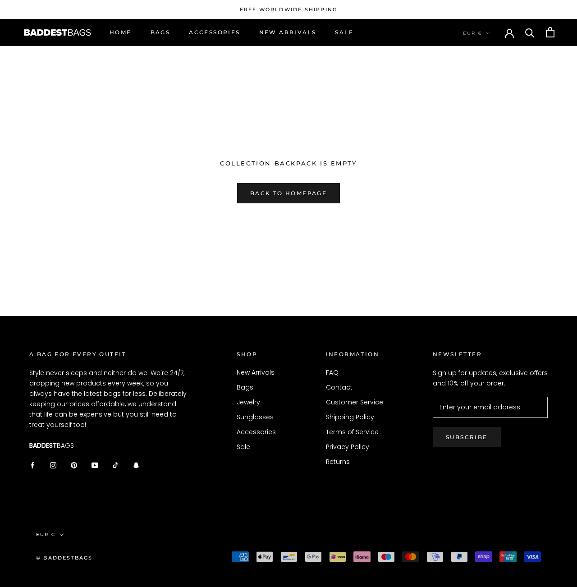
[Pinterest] (74, 465)
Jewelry (248, 402)
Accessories (214, 32)
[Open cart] (550, 32)
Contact (339, 387)
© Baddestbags (64, 558)
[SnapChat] (136, 465)
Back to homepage (288, 193)
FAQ (332, 372)
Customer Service (354, 402)
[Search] (530, 32)
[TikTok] (115, 465)
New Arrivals (287, 32)
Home (121, 32)
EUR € (472, 33)
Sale (344, 32)
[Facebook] (32, 465)
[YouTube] (95, 465)
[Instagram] (53, 465)
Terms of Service (352, 431)
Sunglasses (255, 417)
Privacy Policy (347, 446)
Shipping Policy (350, 417)
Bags (160, 32)
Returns (338, 461)
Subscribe (467, 437)
